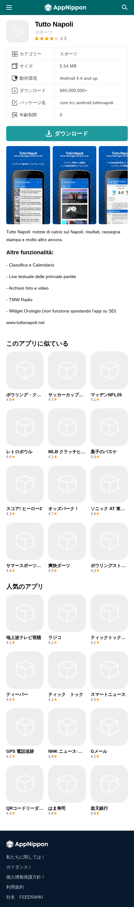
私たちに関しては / (25, 856)
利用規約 (15, 886)
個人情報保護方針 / (25, 876)
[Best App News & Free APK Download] (67, 7)
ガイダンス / (18, 866)
